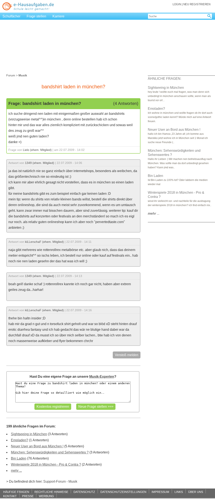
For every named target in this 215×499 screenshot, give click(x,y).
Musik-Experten (101, 376)
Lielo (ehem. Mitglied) (37, 150)
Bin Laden (18, 458)
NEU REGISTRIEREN (196, 4)
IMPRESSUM (160, 491)
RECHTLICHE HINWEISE (51, 491)
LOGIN (177, 4)
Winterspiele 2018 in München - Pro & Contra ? (46, 464)
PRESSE (28, 496)
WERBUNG (46, 496)
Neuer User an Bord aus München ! (37, 446)
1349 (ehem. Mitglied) (39, 163)
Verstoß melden (126, 355)
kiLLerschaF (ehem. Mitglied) (44, 241)
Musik (72, 481)
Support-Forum (54, 481)
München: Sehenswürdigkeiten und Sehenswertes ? (50, 452)
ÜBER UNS (195, 491)
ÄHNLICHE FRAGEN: (164, 78)
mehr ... (16, 470)
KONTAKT (10, 496)
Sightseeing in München (29, 434)
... (153, 213)
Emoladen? (19, 440)
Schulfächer (11, 16)
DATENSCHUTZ (84, 491)
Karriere (58, 16)
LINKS (178, 491)
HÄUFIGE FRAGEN (16, 491)
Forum (10, 75)
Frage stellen (36, 16)
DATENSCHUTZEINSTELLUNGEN (123, 491)
